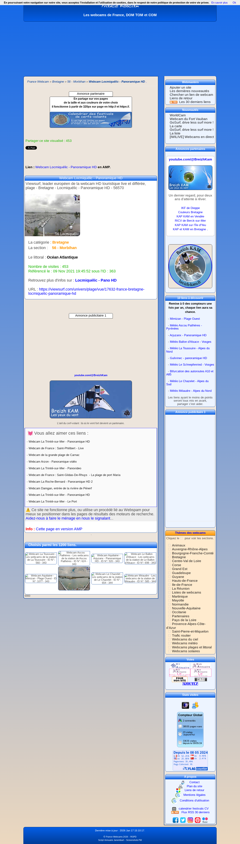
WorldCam (178, 115)
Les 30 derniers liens (195, 102)
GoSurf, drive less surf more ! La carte (191, 124)
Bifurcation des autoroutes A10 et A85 (189, 373)
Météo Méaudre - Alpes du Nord (191, 390)
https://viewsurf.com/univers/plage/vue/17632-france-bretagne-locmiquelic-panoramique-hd (86, 291)
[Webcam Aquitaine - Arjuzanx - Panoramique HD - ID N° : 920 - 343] (107, 558)
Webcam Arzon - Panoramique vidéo (53, 461)
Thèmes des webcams (190, 532)
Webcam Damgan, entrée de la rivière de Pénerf (60, 488)
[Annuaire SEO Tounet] (201, 679)
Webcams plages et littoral (192, 647)
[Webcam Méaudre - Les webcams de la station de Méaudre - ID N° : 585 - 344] (140, 578)
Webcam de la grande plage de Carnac (54, 455)
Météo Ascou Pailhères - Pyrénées (184, 327)
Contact (194, 782)
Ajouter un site (180, 87)
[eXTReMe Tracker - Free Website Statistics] (185, 705)
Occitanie (179, 612)
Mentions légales (194, 795)
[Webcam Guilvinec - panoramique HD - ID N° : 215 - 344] (74, 578)
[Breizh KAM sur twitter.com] (183, 820)
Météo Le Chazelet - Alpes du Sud (187, 382)
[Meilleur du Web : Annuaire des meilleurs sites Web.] (179, 679)
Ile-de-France (182, 585)
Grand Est (179, 569)
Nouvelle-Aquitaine (186, 608)
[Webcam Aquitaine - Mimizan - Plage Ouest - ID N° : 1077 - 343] (41, 578)
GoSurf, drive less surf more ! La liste (191, 131)
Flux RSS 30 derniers (195, 812)
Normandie (180, 604)
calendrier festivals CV (194, 808)
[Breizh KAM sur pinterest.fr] (197, 820)
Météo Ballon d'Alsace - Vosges (190, 341)
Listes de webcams (186, 592)
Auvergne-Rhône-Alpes (190, 549)
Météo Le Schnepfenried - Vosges (192, 364)
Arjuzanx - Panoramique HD (188, 335)
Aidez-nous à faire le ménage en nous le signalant (68, 518)
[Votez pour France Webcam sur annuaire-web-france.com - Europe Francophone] (200, 665)
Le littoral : (37, 257)
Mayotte (178, 600)
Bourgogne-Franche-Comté (193, 553)
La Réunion (181, 588)
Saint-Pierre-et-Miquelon (190, 631)
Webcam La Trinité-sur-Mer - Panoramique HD (59, 441)
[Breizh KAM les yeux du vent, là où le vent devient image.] (190, 267)
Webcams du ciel (185, 639)
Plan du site (194, 786)
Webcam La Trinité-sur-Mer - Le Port (53, 501)
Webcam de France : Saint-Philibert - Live (56, 448)
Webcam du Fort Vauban (188, 119)
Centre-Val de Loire (186, 561)
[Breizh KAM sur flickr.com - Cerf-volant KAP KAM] (205, 820)
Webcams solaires (186, 651)
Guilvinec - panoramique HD (188, 358)
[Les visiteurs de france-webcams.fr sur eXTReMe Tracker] (195, 705)
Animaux (178, 545)
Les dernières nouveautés (189, 91)
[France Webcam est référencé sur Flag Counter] (190, 760)
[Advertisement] (120, 48)
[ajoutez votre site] (190, 683)
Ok (234, 2)
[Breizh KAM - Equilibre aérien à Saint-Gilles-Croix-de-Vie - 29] (91, 401)
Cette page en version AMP (59, 529)
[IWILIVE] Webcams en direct (192, 137)
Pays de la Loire (184, 620)
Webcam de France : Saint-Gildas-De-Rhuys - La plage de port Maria (74, 475)
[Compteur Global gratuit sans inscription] (190, 729)
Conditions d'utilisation (194, 800)
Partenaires (180, 616)
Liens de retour (181, 98)
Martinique (180, 596)
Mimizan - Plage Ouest (185, 318)
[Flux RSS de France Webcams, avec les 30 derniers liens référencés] (174, 102)
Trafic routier (181, 635)
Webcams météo (185, 643)
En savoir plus (219, 2)
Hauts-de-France (185, 580)
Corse (176, 565)
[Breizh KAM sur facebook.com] (175, 820)
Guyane (178, 577)
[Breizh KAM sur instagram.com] (190, 820)
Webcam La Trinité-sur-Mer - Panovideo (55, 468)
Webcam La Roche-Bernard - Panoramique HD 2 (61, 481)
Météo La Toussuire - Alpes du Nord (188, 350)
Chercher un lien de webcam (191, 94)
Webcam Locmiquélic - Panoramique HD (68, 167)
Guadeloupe (181, 573)
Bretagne (179, 557)
